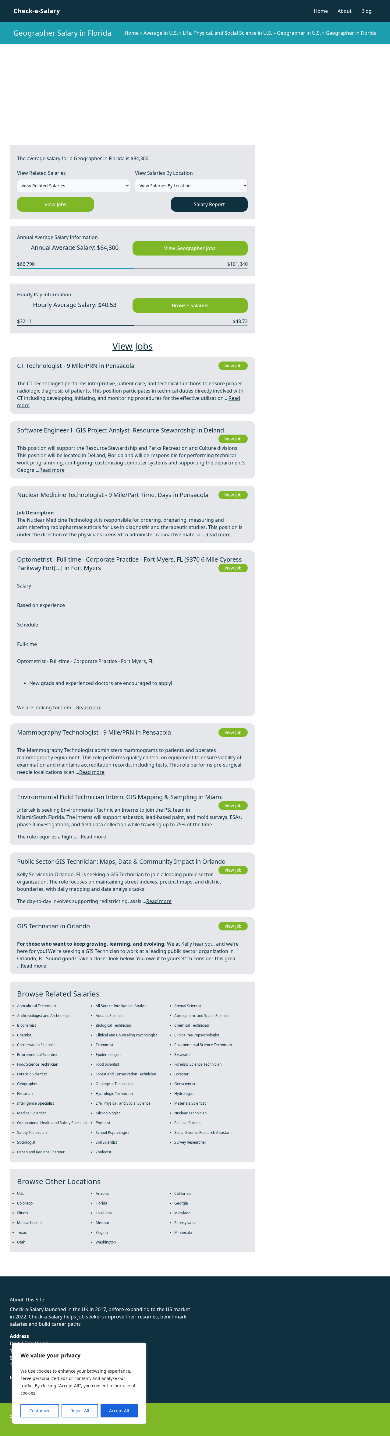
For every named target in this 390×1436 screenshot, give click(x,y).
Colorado (25, 1203)
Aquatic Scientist (110, 1015)
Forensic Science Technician (198, 1064)
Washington (106, 1242)
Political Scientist (188, 1122)
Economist (104, 1044)
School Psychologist (112, 1132)
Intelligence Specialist (35, 1103)
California (182, 1193)
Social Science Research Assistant (203, 1132)
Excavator (182, 1054)
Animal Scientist (187, 1005)
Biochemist (26, 1025)
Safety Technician (32, 1132)
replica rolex (91, 1272)
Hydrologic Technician (114, 1093)
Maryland (182, 1212)
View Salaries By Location (164, 173)
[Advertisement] (195, 89)
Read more (52, 470)
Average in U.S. (161, 33)
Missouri (103, 1222)
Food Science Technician (37, 1064)
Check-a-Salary (36, 11)
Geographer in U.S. (299, 33)
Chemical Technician (191, 1025)
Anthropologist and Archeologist (44, 1015)
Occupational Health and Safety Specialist (52, 1122)
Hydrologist (184, 1093)
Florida (101, 1203)
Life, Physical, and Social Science (123, 1103)
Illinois (22, 1212)
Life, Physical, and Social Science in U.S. (227, 33)
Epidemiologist (108, 1054)
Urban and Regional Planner (41, 1152)
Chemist (24, 1035)
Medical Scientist (31, 1113)
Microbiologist (108, 1113)
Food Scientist (107, 1064)
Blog (366, 11)
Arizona (102, 1193)
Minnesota (183, 1232)
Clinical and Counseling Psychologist (126, 1035)
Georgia (181, 1203)
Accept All (119, 1410)
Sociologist (26, 1142)
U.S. (20, 1193)
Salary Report (209, 204)
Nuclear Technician (190, 1113)
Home (321, 11)
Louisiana (104, 1212)
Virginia (102, 1232)
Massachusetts (30, 1222)
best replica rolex (126, 1272)
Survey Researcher (190, 1142)
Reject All (79, 1410)
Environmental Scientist (37, 1054)
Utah (21, 1242)
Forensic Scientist (32, 1074)
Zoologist (103, 1152)
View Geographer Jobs (190, 248)
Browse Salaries (190, 305)
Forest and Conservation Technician (126, 1074)
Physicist (103, 1122)
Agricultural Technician (36, 1005)
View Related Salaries (41, 173)
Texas (22, 1232)
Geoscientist (184, 1083)
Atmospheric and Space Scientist (202, 1015)
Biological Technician (113, 1025)
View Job (233, 366)
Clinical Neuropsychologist (196, 1035)
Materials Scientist (190, 1103)
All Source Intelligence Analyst (121, 1005)
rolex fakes (36, 1272)
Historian (25, 1093)
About (345, 11)
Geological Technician (114, 1083)
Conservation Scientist (36, 1044)
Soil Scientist (106, 1142)
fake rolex (11, 1272)
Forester (181, 1074)
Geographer (27, 1083)
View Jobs (55, 204)
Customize (40, 1410)
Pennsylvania (185, 1222)
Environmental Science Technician (203, 1044)
